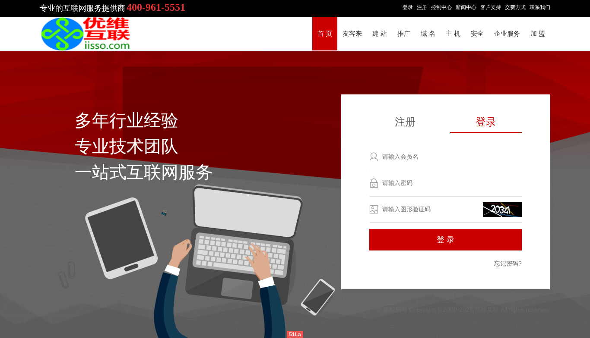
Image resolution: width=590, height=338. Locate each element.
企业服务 (507, 33)
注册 (422, 7)
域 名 (428, 33)
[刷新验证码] (502, 209)
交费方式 (515, 7)
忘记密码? (508, 263)
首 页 (324, 33)
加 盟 (537, 33)
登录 (408, 7)
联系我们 (540, 7)
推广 (403, 33)
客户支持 (490, 7)
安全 (477, 33)
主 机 (453, 33)
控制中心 (441, 7)
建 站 (379, 33)
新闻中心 (466, 7)
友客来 (352, 33)
